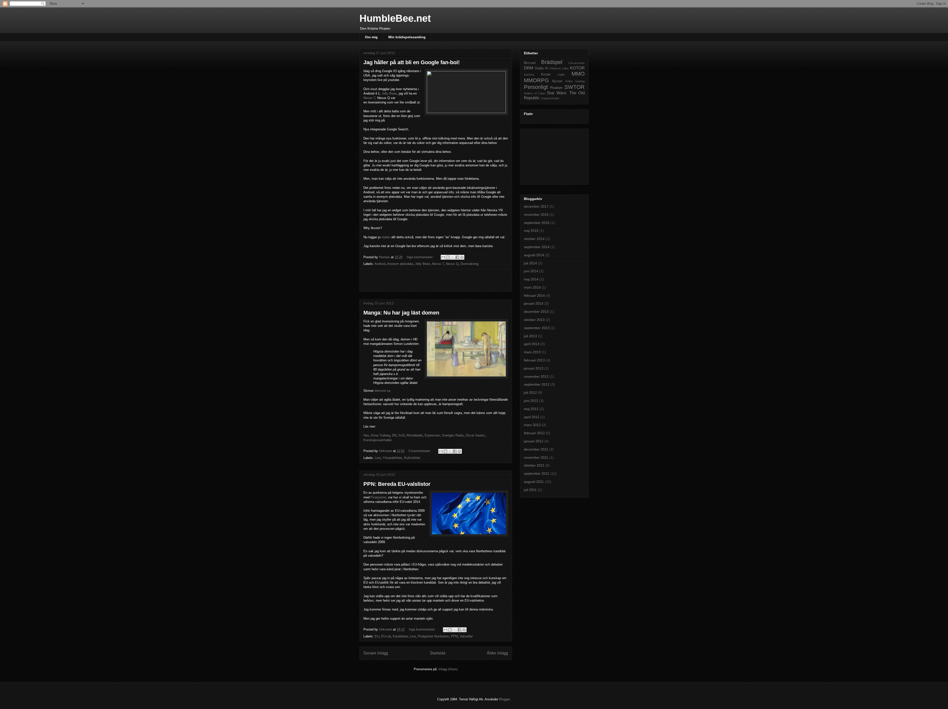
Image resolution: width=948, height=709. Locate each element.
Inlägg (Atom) (448, 669)
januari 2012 (533, 441)
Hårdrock (555, 68)
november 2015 (536, 215)
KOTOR (577, 68)
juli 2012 (530, 392)
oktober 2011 (534, 465)
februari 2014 (534, 295)
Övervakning (469, 264)
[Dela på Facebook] (457, 257)
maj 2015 (531, 231)
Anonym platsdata (400, 264)
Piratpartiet (378, 497)
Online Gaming (575, 81)
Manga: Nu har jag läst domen (401, 313)
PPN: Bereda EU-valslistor (397, 484)
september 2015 (537, 223)
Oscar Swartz (475, 435)
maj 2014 (531, 279)
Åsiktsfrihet (412, 458)
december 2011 (536, 449)
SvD (401, 435)
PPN (454, 636)
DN (394, 435)
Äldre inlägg (497, 653)
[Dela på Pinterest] (461, 257)
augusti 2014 (534, 255)
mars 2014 (532, 287)
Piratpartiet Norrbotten (433, 636)
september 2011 (536, 473)
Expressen (432, 435)
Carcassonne (576, 62)
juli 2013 (530, 336)
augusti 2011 (534, 482)
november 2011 (536, 457)
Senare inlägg (375, 653)
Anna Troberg (380, 435)
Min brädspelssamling (407, 37)
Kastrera (529, 74)
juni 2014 (531, 271)
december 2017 (536, 206)
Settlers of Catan (534, 93)
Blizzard (529, 63)
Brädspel (551, 62)
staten (385, 237)
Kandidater (400, 636)
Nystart (557, 81)
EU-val (386, 636)
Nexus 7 (369, 98)
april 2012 (531, 417)
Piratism (556, 88)
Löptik (561, 74)
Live (378, 458)
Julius (565, 68)
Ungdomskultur (550, 98)
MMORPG (536, 80)
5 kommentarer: (420, 451)
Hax (366, 435)
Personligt (536, 87)
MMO (578, 74)
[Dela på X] (452, 257)
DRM (528, 68)
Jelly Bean (389, 93)
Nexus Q (452, 264)
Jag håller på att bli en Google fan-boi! (411, 62)
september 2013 (537, 328)
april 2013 (531, 344)
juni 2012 (531, 401)
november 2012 (536, 376)
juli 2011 (530, 490)
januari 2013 (533, 368)
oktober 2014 (534, 239)
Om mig (371, 37)
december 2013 (536, 312)
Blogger (504, 699)
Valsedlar (466, 636)
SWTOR (574, 87)
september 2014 (537, 247)
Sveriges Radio (453, 435)
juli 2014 (530, 263)
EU (377, 636)
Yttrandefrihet (392, 458)
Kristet (546, 74)
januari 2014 (533, 303)
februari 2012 (534, 433)
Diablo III (541, 68)
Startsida (437, 653)
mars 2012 (532, 425)
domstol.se (382, 391)
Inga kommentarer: (420, 257)
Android (380, 264)
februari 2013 (534, 360)
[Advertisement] (436, 280)
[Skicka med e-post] (443, 257)
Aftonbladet (414, 435)
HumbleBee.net (395, 18)
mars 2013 (532, 352)
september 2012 (537, 384)
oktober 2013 (534, 320)
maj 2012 (531, 409)
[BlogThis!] (447, 257)
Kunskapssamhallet (377, 440)
